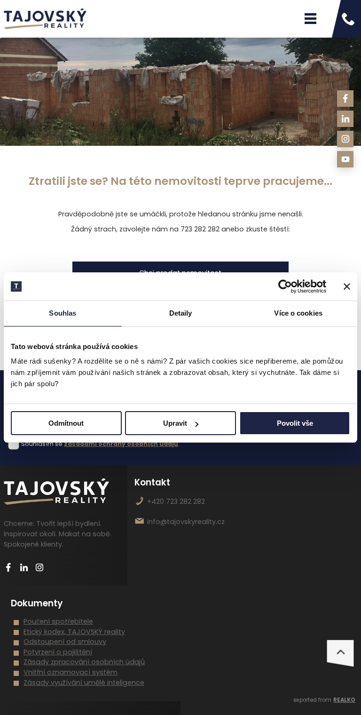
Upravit (175, 423)
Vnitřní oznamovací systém (71, 672)
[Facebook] (345, 98)
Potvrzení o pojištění (58, 652)
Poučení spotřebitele (58, 621)
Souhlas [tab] (62, 313)
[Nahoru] (340, 653)
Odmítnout (66, 423)
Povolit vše (295, 423)
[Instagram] (345, 139)
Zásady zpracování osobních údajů (84, 662)
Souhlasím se (42, 444)
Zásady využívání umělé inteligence (84, 682)
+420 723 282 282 (176, 501)
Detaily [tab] (180, 313)
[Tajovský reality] (45, 19)
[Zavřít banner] (347, 286)
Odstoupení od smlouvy (65, 641)
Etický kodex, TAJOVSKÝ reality (74, 631)
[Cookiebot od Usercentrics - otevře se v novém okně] (285, 286)
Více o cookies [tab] (298, 313)
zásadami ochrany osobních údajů (121, 444)
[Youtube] (345, 159)
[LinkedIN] (345, 119)
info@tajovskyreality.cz (186, 521)
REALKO (344, 700)
